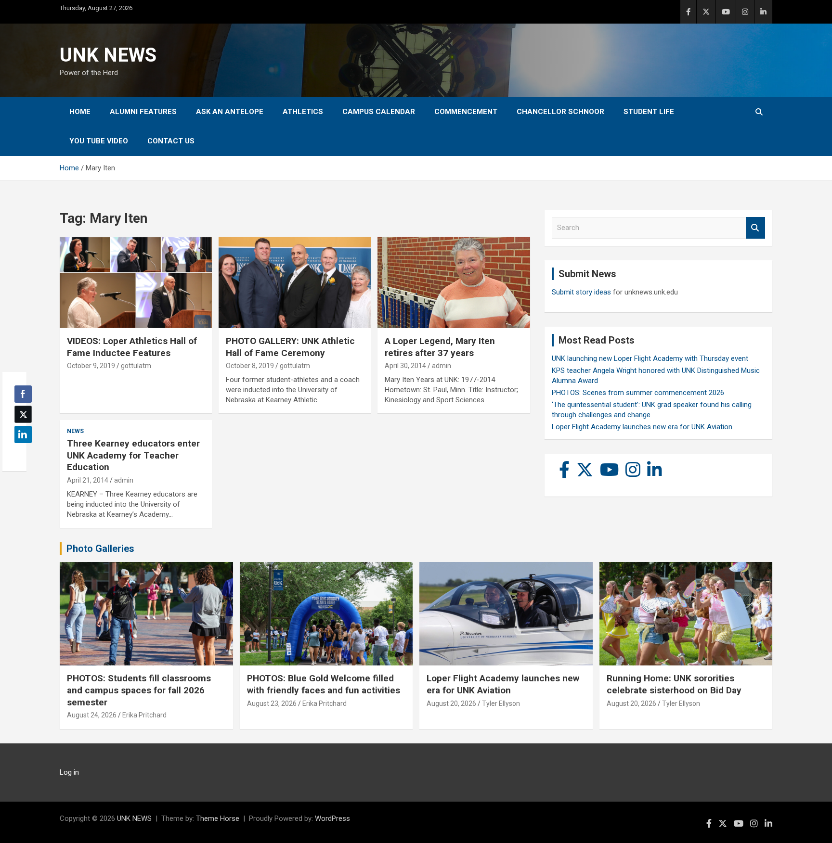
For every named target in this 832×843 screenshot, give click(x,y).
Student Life (649, 111)
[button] (20, 453)
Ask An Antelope (229, 111)
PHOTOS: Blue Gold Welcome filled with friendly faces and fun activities (323, 684)
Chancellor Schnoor (560, 111)
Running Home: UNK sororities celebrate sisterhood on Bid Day (674, 684)
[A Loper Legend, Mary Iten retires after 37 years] (453, 283)
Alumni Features (143, 111)
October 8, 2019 (250, 366)
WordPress (332, 818)
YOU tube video (98, 141)
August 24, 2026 (92, 715)
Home (80, 111)
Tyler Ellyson (501, 703)
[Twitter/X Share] (23, 414)
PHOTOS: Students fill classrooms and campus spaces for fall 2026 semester (139, 690)
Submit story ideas (581, 292)
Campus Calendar (378, 111)
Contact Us (171, 141)
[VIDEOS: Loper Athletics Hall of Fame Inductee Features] (135, 283)
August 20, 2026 (451, 703)
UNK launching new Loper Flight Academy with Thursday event (650, 358)
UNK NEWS (108, 55)
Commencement (465, 111)
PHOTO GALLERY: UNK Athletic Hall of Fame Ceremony (290, 346)
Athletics (303, 111)
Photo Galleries (100, 548)
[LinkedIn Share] (23, 434)
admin (441, 366)
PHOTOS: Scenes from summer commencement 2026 (638, 392)
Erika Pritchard (144, 715)
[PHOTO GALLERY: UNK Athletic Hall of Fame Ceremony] (294, 283)
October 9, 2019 (91, 366)
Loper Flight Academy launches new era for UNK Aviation (642, 426)
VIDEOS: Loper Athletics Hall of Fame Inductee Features (132, 346)
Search (755, 228)
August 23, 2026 (272, 703)
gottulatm (136, 366)
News (75, 431)
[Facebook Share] (23, 394)
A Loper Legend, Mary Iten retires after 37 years (440, 346)
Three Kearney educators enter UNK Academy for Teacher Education (133, 455)
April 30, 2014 (405, 366)
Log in (69, 772)
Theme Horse (217, 818)
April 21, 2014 (87, 480)
